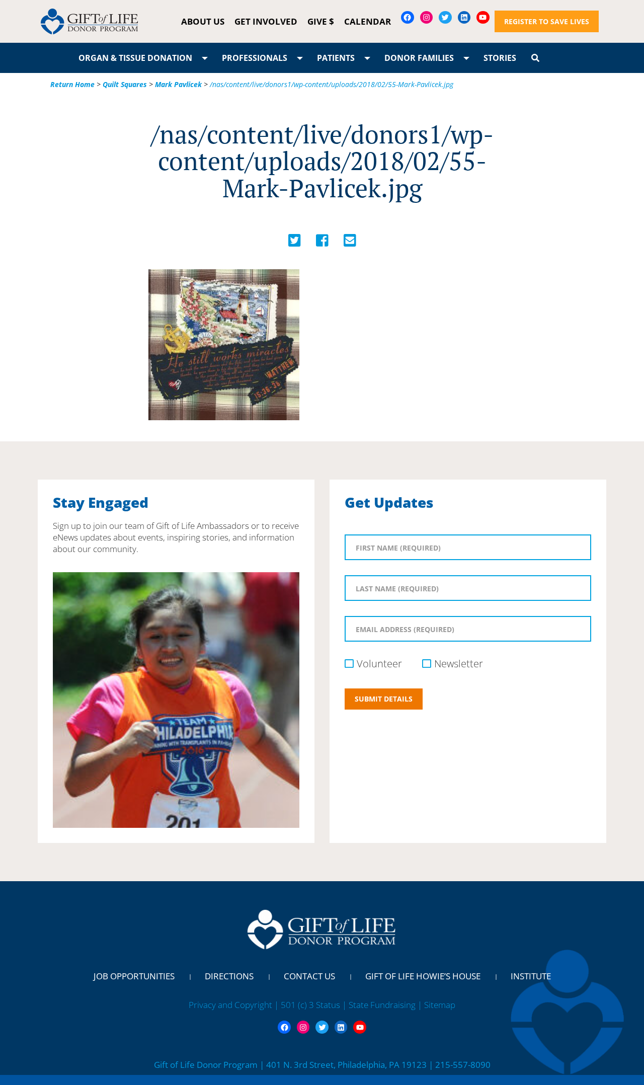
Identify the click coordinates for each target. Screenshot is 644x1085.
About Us (202, 21)
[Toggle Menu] (205, 58)
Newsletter (458, 663)
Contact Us (309, 976)
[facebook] (322, 243)
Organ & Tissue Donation (135, 57)
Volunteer (379, 663)
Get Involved (265, 21)
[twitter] (294, 243)
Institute (531, 976)
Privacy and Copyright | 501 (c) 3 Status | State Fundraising (303, 1005)
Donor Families (419, 57)
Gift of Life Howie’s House (422, 976)
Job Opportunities (134, 976)
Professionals (254, 57)
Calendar (367, 21)
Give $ (320, 21)
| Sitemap (436, 1005)
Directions (229, 976)
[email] (350, 243)
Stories (500, 57)
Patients (336, 57)
